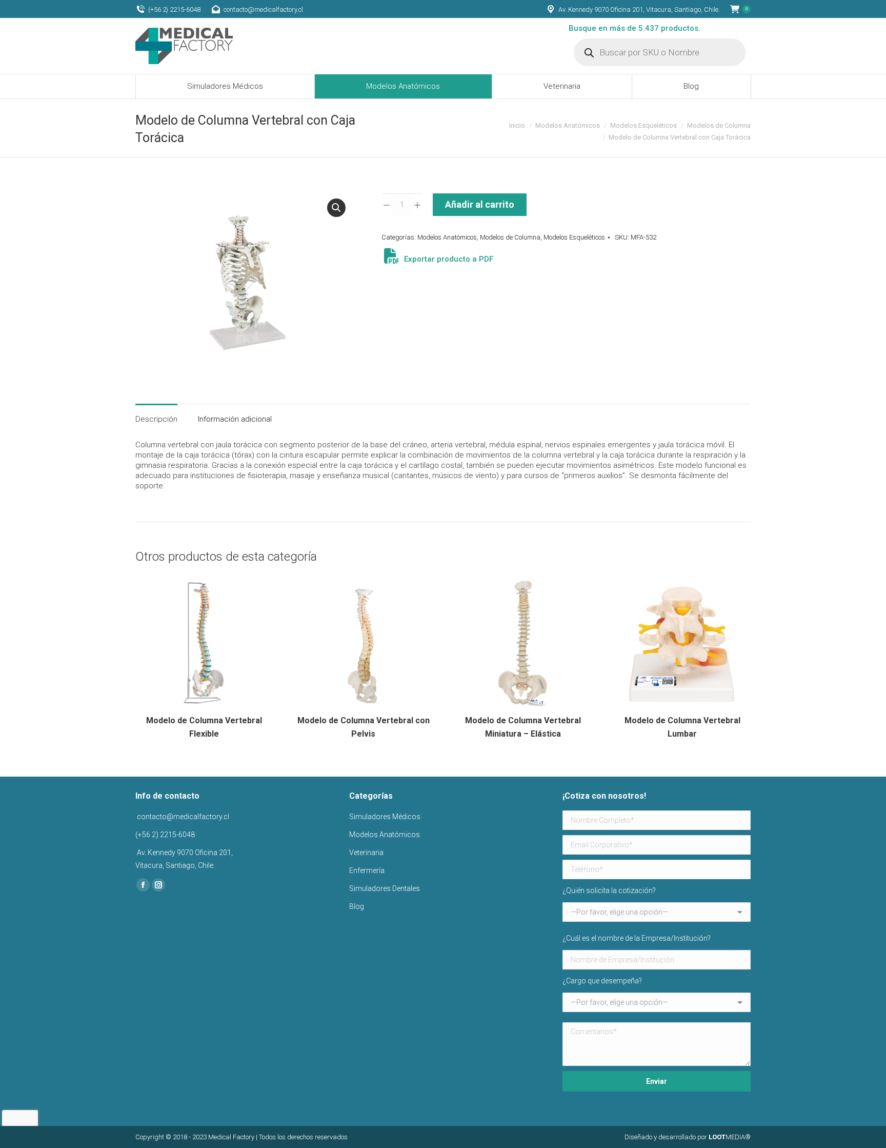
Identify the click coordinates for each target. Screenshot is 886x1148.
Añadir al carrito (479, 204)
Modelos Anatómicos (447, 237)
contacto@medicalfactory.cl (263, 9)
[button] (336, 208)
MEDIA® (730, 1137)
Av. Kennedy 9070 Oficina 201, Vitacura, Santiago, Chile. (639, 9)
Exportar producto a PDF (447, 259)
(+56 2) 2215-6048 (174, 9)
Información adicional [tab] (235, 419)
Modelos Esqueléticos (574, 237)
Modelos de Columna (510, 237)
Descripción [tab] (156, 419)
